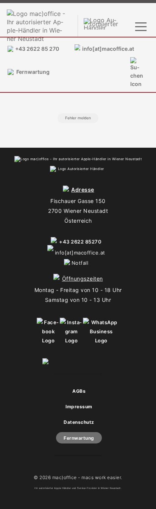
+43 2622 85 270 (37, 48)
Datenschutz (79, 422)
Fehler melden (78, 118)
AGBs (79, 391)
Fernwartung (33, 72)
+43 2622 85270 (80, 242)
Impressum (79, 406)
